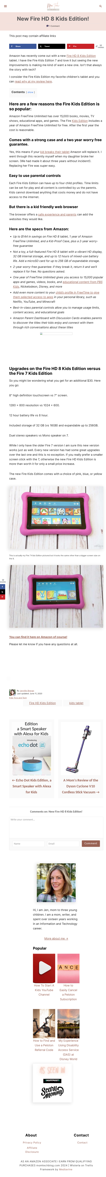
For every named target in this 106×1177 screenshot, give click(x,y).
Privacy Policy (32, 1142)
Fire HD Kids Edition (42, 703)
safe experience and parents (57, 214)
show (30, 92)
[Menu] (5, 6)
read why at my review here (33, 81)
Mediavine (65, 1169)
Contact (82, 1142)
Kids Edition (80, 120)
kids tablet (76, 703)
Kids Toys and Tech (18, 698)
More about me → (56, 938)
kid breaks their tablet (55, 152)
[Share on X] (2, 591)
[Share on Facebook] (2, 586)
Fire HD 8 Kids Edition (81, 55)
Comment (91, 843)
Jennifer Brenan (27, 691)
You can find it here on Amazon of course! (38, 637)
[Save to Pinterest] (2, 597)
